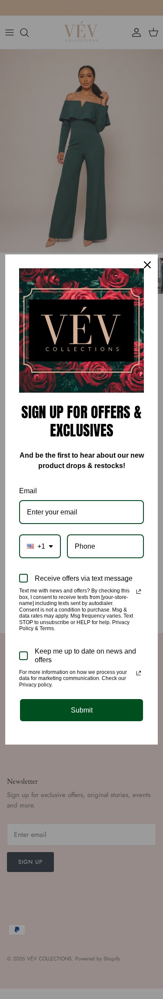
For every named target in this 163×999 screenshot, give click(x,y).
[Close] (147, 264)
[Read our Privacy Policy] (138, 591)
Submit (82, 710)
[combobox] (40, 546)
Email (28, 491)
